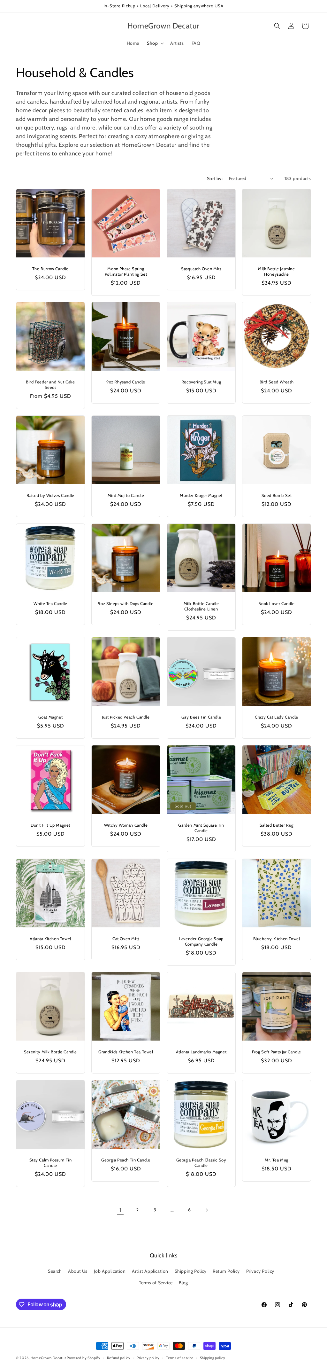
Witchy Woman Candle (126, 825)
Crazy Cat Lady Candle (276, 717)
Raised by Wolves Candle (50, 495)
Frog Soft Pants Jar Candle (276, 1051)
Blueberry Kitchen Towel (276, 938)
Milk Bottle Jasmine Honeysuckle (276, 271)
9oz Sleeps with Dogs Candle (125, 603)
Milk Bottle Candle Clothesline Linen (201, 606)
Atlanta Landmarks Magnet (201, 1051)
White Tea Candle (50, 603)
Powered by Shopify (84, 1358)
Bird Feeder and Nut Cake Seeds (50, 384)
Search (55, 1271)
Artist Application (150, 1271)
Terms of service (180, 1358)
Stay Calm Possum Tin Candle (50, 1162)
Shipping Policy (191, 1271)
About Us (77, 1271)
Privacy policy (148, 1358)
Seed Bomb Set (277, 495)
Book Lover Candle (276, 603)
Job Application (110, 1271)
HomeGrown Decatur (49, 1358)
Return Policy (226, 1271)
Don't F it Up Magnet (50, 825)
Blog (183, 1283)
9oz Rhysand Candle (125, 381)
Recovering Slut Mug (201, 381)
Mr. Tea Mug (276, 1159)
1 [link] (120, 1210)
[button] (154, 43)
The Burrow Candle (50, 268)
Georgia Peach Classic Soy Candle (201, 1162)
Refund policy (119, 1358)
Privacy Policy (260, 1271)
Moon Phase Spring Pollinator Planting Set (126, 271)
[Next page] (207, 1210)
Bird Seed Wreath (277, 381)
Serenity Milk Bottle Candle (50, 1051)
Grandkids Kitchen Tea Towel (125, 1051)
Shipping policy (212, 1358)
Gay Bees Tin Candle (201, 717)
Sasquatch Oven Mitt (201, 268)
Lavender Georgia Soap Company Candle (201, 941)
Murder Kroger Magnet (201, 495)
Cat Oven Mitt (125, 938)
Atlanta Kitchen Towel (50, 938)
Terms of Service (156, 1283)
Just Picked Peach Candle (125, 717)
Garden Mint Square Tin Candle (201, 827)
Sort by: (215, 178)
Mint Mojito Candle (126, 495)
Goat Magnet (50, 717)
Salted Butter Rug (276, 825)
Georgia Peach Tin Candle (125, 1159)
